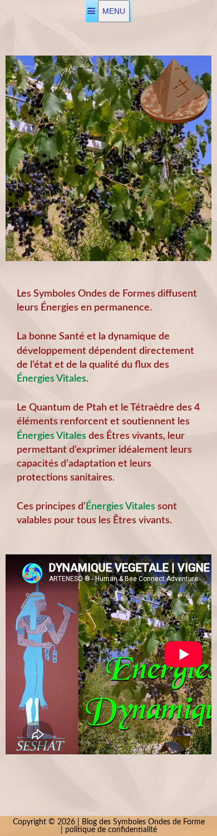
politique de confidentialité (111, 830)
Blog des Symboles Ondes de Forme (143, 822)
